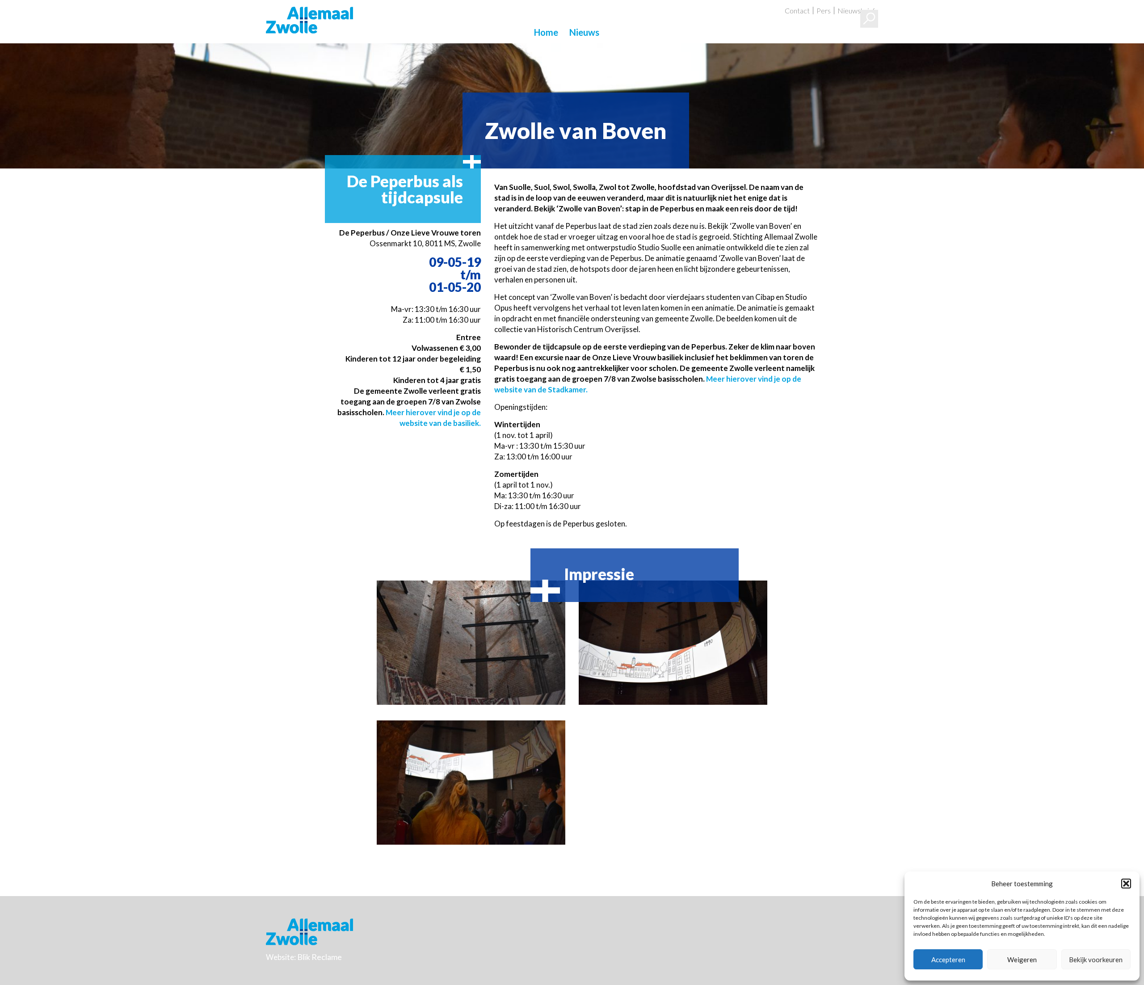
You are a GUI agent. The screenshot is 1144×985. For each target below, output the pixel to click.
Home (546, 32)
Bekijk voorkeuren (1096, 960)
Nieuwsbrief (856, 10)
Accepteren (948, 960)
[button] (1126, 883)
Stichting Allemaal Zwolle (309, 20)
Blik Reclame (319, 957)
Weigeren (1022, 960)
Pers (823, 10)
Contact (797, 10)
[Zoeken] (869, 19)
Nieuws (584, 32)
